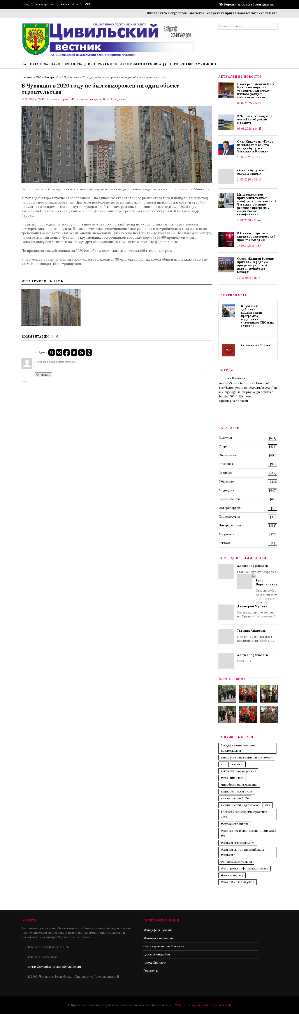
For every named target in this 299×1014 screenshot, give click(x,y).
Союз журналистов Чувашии (163, 946)
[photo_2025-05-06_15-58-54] (248, 714)
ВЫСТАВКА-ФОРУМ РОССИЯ (238, 771)
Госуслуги (150, 971)
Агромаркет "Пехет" (256, 345)
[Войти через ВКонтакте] (59, 352)
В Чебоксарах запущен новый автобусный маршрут (255, 119)
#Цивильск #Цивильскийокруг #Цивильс (242, 852)
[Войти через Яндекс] (74, 352)
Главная (27, 77)
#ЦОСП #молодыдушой (237, 882)
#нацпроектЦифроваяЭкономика (244, 868)
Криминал (226, 464)
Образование (228, 455)
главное (237, 764)
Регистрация (44, 4)
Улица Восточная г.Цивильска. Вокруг (247, 757)
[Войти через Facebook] (66, 352)
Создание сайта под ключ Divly (209, 1005)
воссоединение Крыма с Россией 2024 (244, 814)
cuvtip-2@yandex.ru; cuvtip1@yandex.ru (54, 967)
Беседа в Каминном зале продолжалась (238, 748)
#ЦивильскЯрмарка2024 (238, 843)
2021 (38, 77)
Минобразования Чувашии (239, 785)
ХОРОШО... (252, 658)
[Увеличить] (51, 307)
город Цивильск (154, 962)
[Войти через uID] (51, 352)
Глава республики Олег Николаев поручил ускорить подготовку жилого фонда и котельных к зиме (255, 90)
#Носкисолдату (232, 875)
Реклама (224, 543)
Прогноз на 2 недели (233, 401)
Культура (225, 438)
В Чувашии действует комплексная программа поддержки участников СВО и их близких (257, 315)
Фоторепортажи (230, 508)
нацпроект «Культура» (237, 791)
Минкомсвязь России (158, 938)
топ (223, 764)
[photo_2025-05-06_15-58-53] (227, 714)
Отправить (43, 374)
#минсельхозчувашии (236, 862)
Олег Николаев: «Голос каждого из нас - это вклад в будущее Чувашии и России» (255, 146)
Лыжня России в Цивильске (240, 805)
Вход (25, 4)
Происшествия (229, 517)
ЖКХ (267, 805)
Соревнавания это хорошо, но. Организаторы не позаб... (257, 611)
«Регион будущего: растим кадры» (251, 172)
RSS (87, 4)
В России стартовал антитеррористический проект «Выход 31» (256, 236)
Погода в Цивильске (232, 378)
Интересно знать (231, 525)
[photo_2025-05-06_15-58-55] (269, 714)
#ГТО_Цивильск (232, 778)
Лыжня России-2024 (235, 798)
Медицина (226, 490)
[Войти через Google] (81, 352)
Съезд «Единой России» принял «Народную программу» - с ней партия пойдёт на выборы (256, 265)
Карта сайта (69, 4)
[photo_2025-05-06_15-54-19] (227, 694)
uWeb (177, 1005)
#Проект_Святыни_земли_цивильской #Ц (248, 833)
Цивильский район (156, 954)
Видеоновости (229, 499)
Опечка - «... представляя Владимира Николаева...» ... (256, 636)
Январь (49, 77)
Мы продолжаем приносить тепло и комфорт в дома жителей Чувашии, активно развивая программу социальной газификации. (257, 204)
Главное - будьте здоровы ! (257, 584)
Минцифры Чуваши (157, 930)
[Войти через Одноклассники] (89, 352)
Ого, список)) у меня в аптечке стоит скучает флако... (266, 591)
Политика (225, 473)
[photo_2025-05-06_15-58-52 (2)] (269, 694)
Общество (118, 99)
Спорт (223, 446)
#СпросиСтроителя (234, 824)
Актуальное (227, 534)
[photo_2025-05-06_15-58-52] (248, 694)
